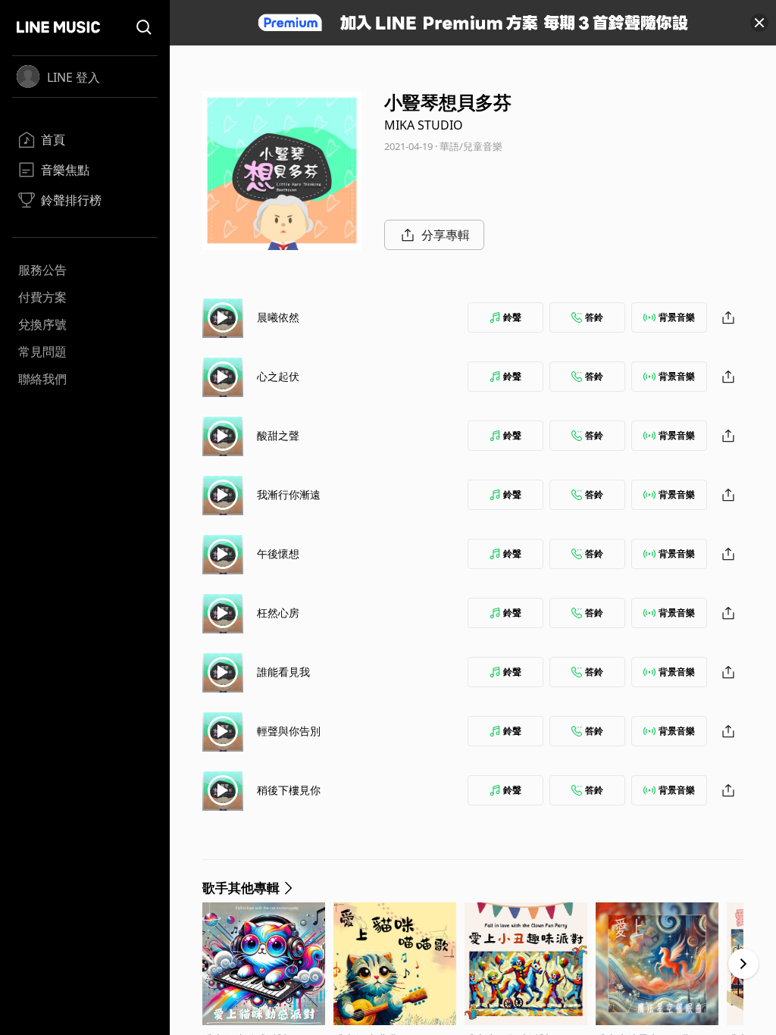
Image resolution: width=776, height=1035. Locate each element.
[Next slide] (743, 964)
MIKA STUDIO (423, 125)
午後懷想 (278, 553)
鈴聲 (512, 317)
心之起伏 (278, 376)
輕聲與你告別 (289, 731)
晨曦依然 (278, 317)
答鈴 (594, 317)
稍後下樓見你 (289, 790)
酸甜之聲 (278, 435)
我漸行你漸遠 (289, 494)
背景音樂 (677, 317)
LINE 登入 (73, 77)
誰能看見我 (283, 671)
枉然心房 (278, 612)
